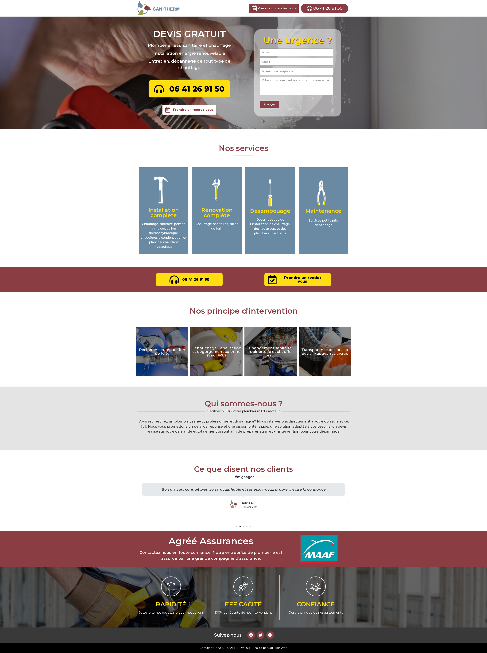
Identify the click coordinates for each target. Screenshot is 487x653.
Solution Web (277, 648)
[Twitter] (260, 635)
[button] (236, 526)
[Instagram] (270, 635)
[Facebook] (251, 635)
